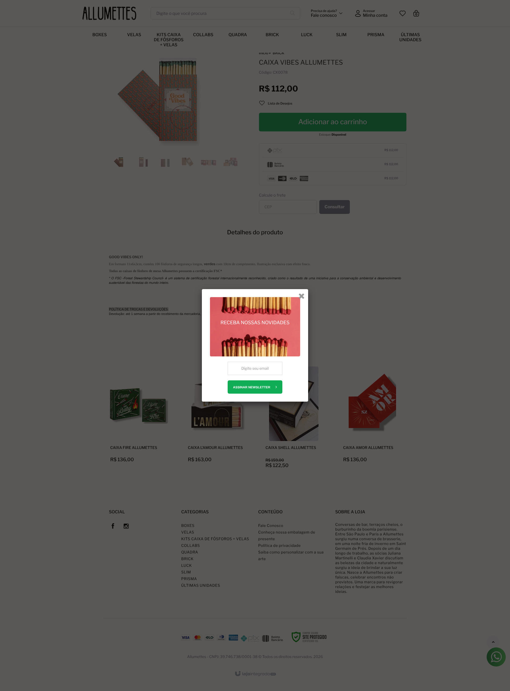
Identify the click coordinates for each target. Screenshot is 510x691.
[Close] (301, 296)
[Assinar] (255, 387)
